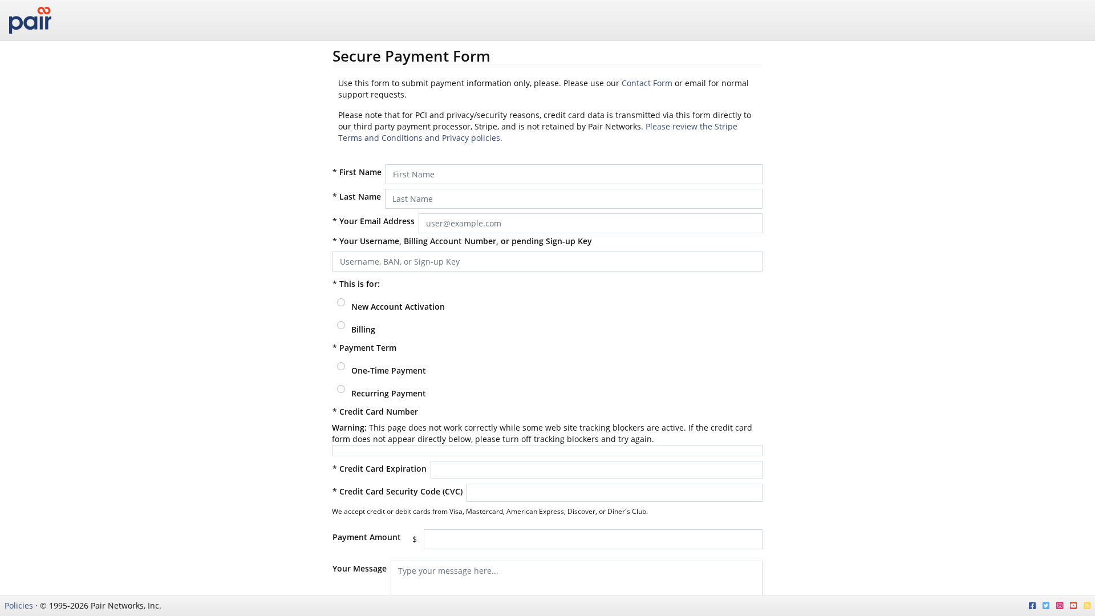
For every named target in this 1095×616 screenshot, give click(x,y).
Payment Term (364, 347)
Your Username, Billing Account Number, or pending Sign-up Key (462, 241)
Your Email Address (373, 221)
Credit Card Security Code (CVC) (397, 491)
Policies (19, 605)
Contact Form (647, 83)
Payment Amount (366, 537)
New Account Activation (397, 306)
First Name (357, 172)
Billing (362, 329)
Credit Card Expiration (379, 468)
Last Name (356, 196)
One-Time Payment (387, 370)
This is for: (356, 283)
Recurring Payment (387, 393)
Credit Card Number (375, 411)
